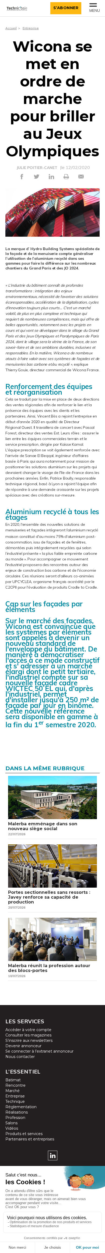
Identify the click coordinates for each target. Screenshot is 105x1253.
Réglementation (21, 1106)
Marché (12, 1090)
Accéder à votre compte (28, 1029)
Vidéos (11, 1128)
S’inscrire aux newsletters (28, 1040)
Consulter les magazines (28, 1035)
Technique (15, 1101)
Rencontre (15, 1085)
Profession (15, 1117)
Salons (11, 1123)
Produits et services (24, 1133)
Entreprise (31, 28)
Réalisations (16, 1112)
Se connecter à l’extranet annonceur (39, 1051)
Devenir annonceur (23, 1045)
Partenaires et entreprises (29, 1139)
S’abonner (66, 7)
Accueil (11, 28)
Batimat (13, 1080)
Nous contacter (20, 1056)
